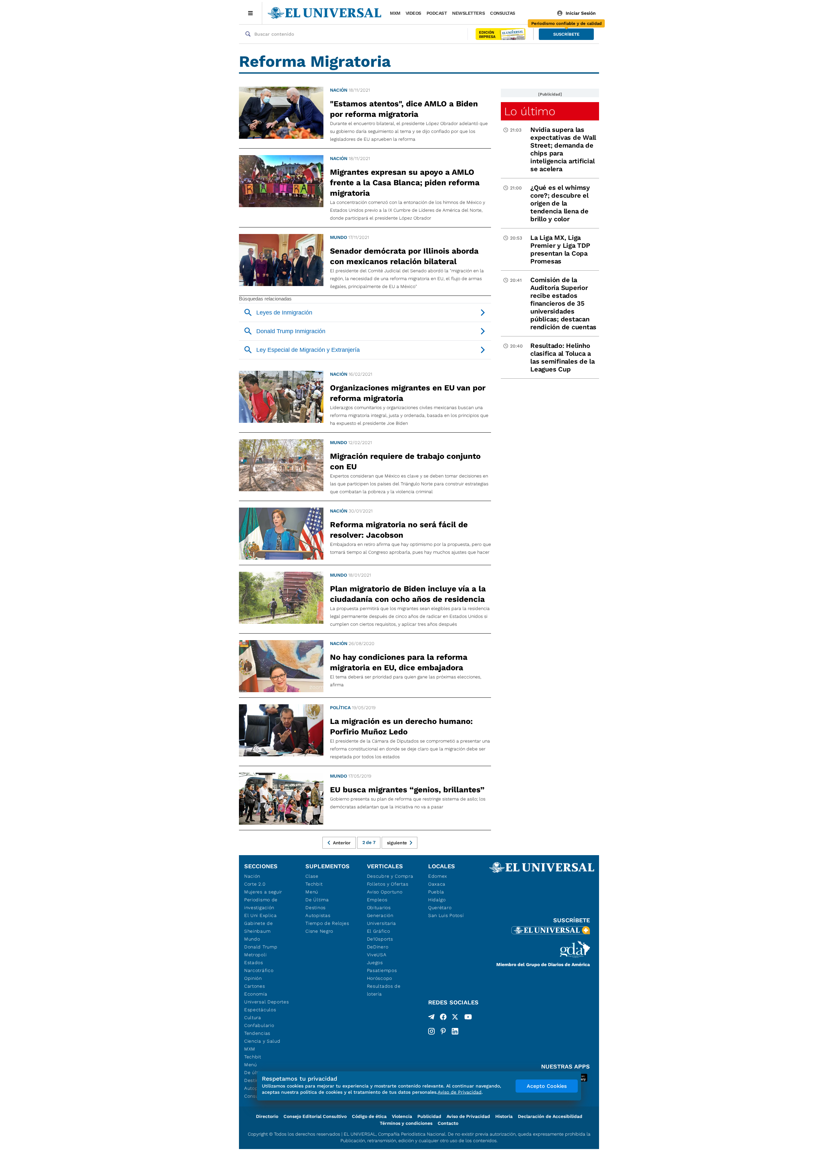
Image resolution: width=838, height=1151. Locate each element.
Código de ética (369, 1116)
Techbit (252, 1056)
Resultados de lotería (384, 990)
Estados (253, 962)
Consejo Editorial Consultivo (315, 1116)
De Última (317, 899)
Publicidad (429, 1116)
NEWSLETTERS (468, 13)
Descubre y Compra (390, 876)
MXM (395, 13)
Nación (338, 90)
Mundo (338, 237)
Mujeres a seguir (263, 891)
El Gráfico (378, 931)
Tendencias (257, 1033)
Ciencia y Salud (262, 1041)
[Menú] (250, 13)
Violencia (402, 1116)
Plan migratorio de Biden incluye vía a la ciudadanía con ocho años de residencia (408, 594)
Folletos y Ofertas (388, 884)
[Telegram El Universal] (431, 1018)
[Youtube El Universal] (468, 1018)
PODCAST (437, 13)
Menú (250, 1064)
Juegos (375, 962)
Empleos (377, 899)
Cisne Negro (319, 931)
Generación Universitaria (381, 919)
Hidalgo (437, 899)
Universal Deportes (266, 1001)
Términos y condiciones (406, 1123)
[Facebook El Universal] (443, 1018)
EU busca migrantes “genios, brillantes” (407, 789)
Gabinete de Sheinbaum (258, 927)
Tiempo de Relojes (327, 923)
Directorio (267, 1116)
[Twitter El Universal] (455, 1018)
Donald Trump (260, 946)
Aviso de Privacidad (468, 1116)
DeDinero (378, 946)
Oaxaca (437, 884)
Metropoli (255, 954)
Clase (312, 876)
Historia (504, 1116)
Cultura (252, 1017)
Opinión (253, 978)
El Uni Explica (260, 915)
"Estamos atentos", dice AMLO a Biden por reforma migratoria (404, 109)
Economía (255, 994)
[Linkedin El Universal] (455, 1031)
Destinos (315, 907)
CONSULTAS (502, 13)
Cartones (254, 986)
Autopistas (317, 915)
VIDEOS (413, 13)
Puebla (436, 891)
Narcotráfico (258, 970)
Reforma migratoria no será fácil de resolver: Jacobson (399, 530)
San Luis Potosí (446, 915)
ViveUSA (377, 954)
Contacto (448, 1123)
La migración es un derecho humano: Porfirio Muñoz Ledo (401, 726)
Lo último (529, 111)
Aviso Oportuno (385, 891)
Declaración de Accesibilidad (550, 1116)
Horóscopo (379, 978)
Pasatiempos (382, 970)
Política (340, 707)
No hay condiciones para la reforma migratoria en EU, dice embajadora (398, 662)
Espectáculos (260, 1009)
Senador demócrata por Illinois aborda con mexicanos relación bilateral (404, 256)
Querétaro (439, 907)
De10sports (380, 939)
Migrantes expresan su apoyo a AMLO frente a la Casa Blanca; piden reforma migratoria (405, 183)
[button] (566, 34)
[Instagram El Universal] (431, 1031)
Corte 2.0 (254, 884)
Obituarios (379, 907)
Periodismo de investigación (261, 903)
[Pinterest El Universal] (443, 1031)
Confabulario (259, 1025)
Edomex (437, 876)
